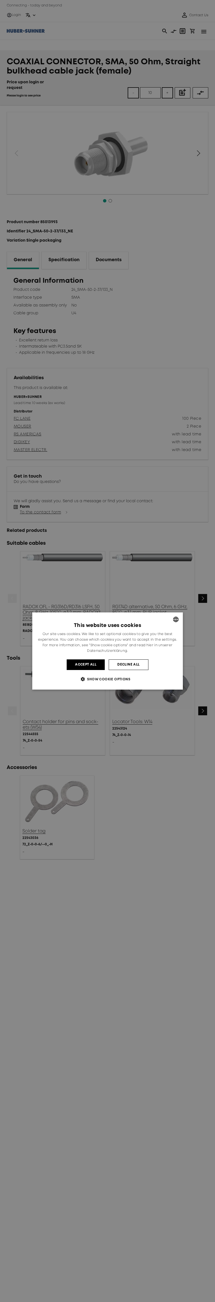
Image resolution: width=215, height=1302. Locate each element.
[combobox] (176, 619)
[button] (107, 679)
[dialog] (107, 651)
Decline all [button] (128, 664)
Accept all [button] (85, 664)
